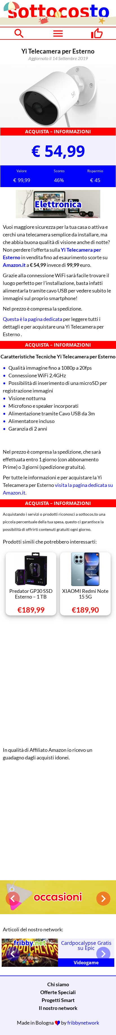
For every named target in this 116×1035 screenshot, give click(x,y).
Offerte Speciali (58, 992)
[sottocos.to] (58, 23)
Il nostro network (58, 1008)
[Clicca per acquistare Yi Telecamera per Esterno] (58, 95)
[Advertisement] (58, 680)
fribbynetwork (83, 1023)
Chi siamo (58, 984)
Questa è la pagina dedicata (32, 319)
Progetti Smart (58, 1000)
